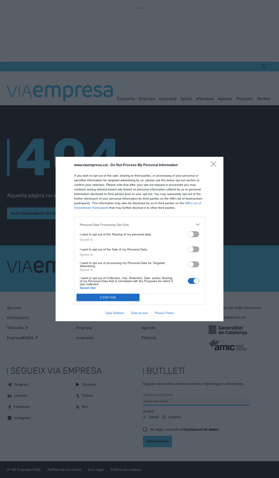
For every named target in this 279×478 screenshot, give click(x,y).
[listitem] (139, 224)
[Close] (215, 165)
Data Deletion (114, 313)
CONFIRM (108, 297)
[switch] (193, 234)
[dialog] (139, 239)
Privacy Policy (164, 313)
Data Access (139, 313)
